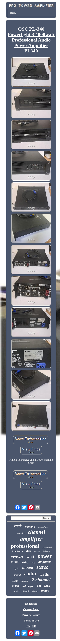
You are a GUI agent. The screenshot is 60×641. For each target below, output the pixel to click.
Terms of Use (31, 620)
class (28, 551)
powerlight (43, 527)
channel (36, 532)
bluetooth (17, 551)
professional (25, 546)
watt (30, 556)
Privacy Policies (31, 615)
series (43, 585)
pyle (16, 568)
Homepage (31, 603)
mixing (25, 562)
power (45, 556)
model (16, 591)
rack (18, 525)
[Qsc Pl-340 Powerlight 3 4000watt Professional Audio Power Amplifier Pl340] (31, 72)
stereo (42, 567)
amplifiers (44, 561)
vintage (35, 591)
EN (28, 626)
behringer (27, 586)
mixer (14, 561)
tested (45, 590)
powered (47, 547)
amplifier (31, 539)
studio (20, 533)
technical (46, 551)
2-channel (41, 579)
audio (30, 574)
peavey (24, 581)
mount (27, 568)
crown (17, 556)
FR (34, 626)
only (33, 563)
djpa (15, 580)
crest (15, 585)
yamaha (30, 526)
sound (17, 575)
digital (26, 591)
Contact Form (31, 609)
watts (44, 574)
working (37, 551)
